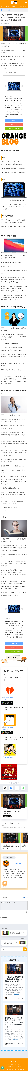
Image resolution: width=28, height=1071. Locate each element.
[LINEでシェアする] (23, 788)
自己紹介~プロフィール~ (12, 6)
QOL (16, 827)
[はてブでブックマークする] (17, 788)
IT (8, 827)
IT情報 (10, 823)
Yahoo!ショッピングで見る (14, 128)
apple (4, 827)
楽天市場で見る (14, 124)
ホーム (2, 6)
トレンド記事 (16, 823)
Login (26, 897)
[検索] (25, 949)
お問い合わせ (23, 6)
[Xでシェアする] (5, 788)
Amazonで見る (14, 120)
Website (4, 886)
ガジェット (22, 827)
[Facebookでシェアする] (11, 788)
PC (12, 827)
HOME (15, 1061)
